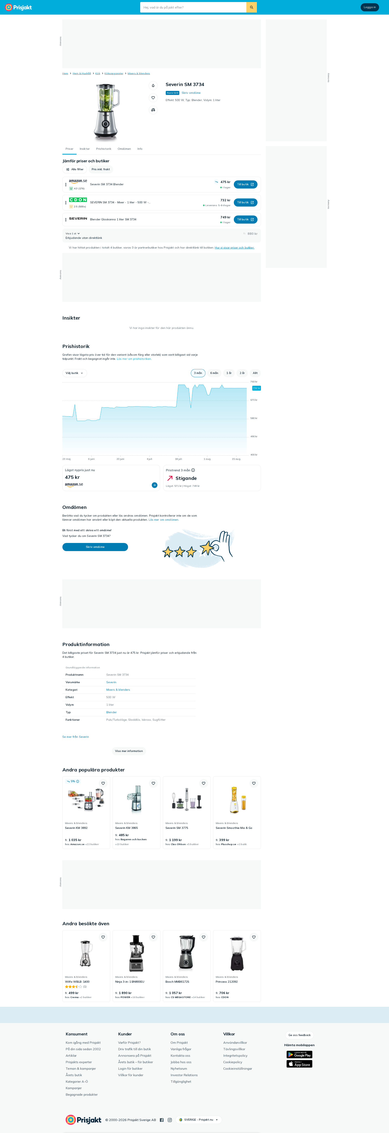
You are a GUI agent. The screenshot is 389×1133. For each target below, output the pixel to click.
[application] (161, 421)
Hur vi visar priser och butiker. (234, 247)
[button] (153, 85)
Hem (65, 73)
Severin (111, 682)
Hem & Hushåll (82, 73)
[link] (86, 812)
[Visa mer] (66, 185)
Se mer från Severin (75, 737)
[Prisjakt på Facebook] (161, 1120)
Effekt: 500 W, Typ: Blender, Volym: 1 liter (193, 100)
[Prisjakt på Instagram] (169, 1120)
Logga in (370, 7)
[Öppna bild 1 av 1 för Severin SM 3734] (105, 111)
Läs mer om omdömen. (164, 519)
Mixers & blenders (139, 73)
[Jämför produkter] (153, 110)
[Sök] (251, 7)
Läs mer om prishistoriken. (134, 359)
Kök (97, 73)
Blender (111, 712)
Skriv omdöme (191, 93)
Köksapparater (114, 73)
